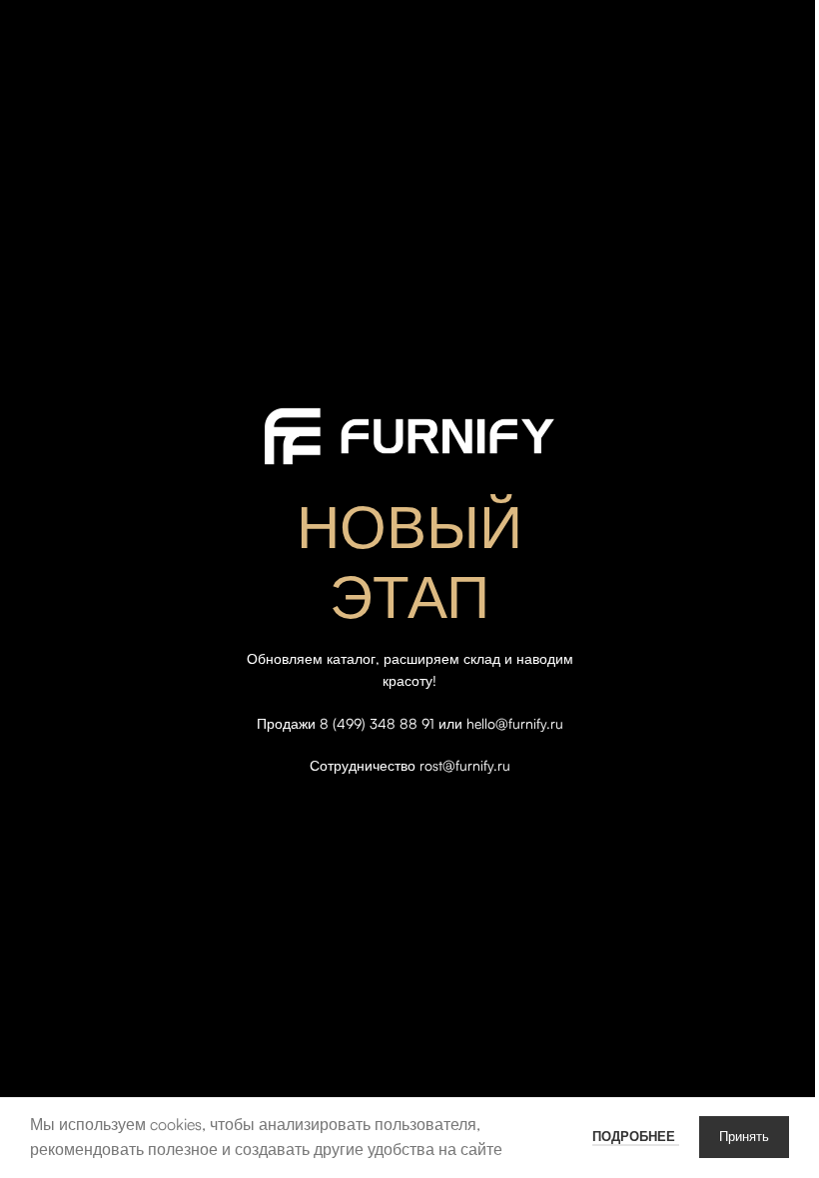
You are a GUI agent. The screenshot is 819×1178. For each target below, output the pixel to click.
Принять (744, 1137)
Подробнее (635, 1136)
